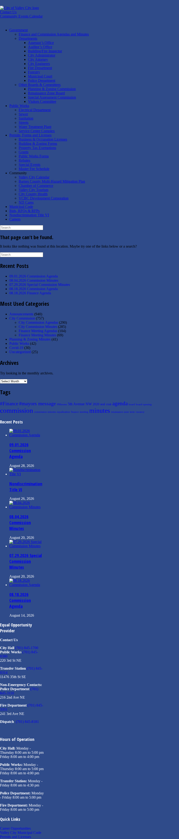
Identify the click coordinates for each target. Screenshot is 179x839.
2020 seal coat (102, 404)
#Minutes (62, 404)
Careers (15, 219)
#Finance (9, 403)
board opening (144, 404)
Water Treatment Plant (35, 127)
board (132, 404)
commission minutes (45, 412)
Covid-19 (16, 348)
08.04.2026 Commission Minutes (33, 280)
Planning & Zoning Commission (52, 89)
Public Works (19, 106)
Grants (23, 152)
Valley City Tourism (33, 190)
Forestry (34, 72)
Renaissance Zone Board (46, 93)
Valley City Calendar (34, 177)
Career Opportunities (15, 828)
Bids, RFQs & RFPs (24, 211)
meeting (84, 412)
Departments (28, 38)
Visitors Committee (42, 101)
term (132, 412)
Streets (23, 122)
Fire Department (40, 68)
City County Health (33, 194)
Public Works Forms (34, 156)
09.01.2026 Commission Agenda (33, 276)
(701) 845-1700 (26, 648)
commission (16, 410)
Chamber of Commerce (36, 186)
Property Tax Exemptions (37, 148)
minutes (99, 410)
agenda (120, 403)
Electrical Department (35, 110)
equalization (63, 412)
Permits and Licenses (15, 837)
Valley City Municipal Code (20, 833)
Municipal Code (21, 207)
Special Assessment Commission (52, 97)
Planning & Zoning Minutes (30, 339)
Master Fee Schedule (34, 169)
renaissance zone (120, 412)
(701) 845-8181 (27, 722)
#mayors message (37, 403)
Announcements (21, 314)
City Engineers (39, 64)
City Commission (22, 318)
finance (75, 412)
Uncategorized (20, 352)
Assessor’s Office (41, 43)
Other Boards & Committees (40, 85)
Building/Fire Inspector (45, 51)
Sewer (23, 114)
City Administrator (41, 55)
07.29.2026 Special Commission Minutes (39, 285)
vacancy (140, 412)
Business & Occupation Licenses (43, 139)
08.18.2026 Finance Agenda (30, 293)
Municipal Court (40, 76)
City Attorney (38, 59)
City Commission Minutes (38, 327)
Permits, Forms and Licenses (30, 135)
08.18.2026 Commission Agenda (33, 289)
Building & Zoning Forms (38, 144)
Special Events (29, 165)
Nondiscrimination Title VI (29, 215)
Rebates (24, 160)
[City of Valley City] (19, 8)
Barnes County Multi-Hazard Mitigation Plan (52, 181)
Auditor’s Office (40, 47)
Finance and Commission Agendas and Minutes (54, 34)
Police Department (41, 80)
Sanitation (26, 118)
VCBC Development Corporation (44, 198)
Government (18, 30)
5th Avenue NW (80, 404)
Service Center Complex (37, 131)
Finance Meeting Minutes (37, 335)
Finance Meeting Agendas (38, 331)
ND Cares (26, 202)
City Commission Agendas (38, 322)
